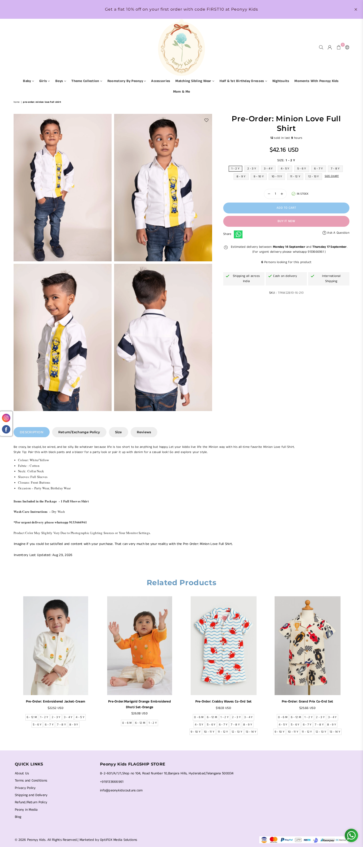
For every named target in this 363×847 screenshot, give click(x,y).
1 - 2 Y (235, 168)
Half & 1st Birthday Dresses (242, 81)
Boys (59, 81)
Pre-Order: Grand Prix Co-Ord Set (307, 701)
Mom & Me (181, 91)
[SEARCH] (321, 47)
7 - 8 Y (335, 168)
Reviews (144, 432)
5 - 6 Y (301, 168)
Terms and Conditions (31, 780)
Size (118, 432)
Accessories (160, 81)
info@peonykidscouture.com (121, 790)
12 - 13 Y (313, 176)
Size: (286, 160)
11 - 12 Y (295, 176)
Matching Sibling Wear (193, 81)
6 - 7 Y (318, 168)
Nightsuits (280, 81)
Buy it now (286, 221)
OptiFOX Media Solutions (118, 839)
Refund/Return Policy (31, 802)
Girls (43, 81)
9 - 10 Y (259, 176)
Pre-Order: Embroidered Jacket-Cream (55, 701)
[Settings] (346, 47)
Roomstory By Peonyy (125, 81)
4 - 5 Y (285, 168)
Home (17, 102)
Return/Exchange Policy (79, 432)
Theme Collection (85, 81)
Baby (27, 81)
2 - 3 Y (251, 168)
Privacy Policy (25, 787)
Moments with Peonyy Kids (316, 81)
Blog (18, 816)
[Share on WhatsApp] (238, 234)
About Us (22, 773)
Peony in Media (26, 809)
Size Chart (332, 176)
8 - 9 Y (241, 176)
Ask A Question (337, 232)
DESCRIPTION (31, 432)
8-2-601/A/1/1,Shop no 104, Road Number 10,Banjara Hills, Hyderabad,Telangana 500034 (167, 773)
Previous (10, 667)
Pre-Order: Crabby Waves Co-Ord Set (223, 701)
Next (352, 667)
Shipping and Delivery (31, 795)
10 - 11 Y (277, 176)
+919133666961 (111, 781)
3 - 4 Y (268, 168)
